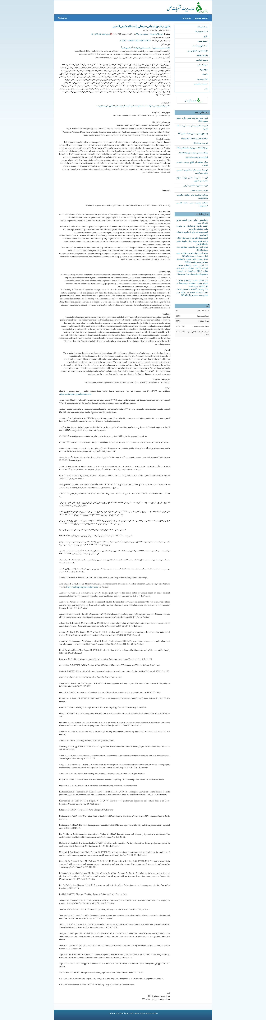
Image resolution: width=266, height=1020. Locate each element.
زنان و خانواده (202, 55)
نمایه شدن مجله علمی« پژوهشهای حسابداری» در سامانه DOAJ (192, 260)
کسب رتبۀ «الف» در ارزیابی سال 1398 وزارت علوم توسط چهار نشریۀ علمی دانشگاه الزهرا (192, 241)
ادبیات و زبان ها (201, 31)
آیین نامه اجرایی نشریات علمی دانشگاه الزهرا (192, 127)
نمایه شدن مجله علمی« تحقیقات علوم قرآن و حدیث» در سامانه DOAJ (192, 254)
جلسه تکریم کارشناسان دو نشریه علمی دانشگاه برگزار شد (192, 227)
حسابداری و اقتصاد (200, 46)
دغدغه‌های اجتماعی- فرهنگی (134, 106)
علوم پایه (204, 69)
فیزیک (205, 74)
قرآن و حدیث (202, 79)
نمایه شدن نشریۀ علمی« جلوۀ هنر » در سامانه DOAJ (192, 248)
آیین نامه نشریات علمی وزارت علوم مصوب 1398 (192, 119)
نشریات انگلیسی (201, 84)
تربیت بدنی (203, 41)
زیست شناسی (202, 60)
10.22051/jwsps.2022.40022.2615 (135, 40)
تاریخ (206, 36)
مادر (168, 106)
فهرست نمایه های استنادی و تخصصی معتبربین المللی (192, 171)
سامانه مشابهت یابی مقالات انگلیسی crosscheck (192, 196)
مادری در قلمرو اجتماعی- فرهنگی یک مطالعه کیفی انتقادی (141, 26)
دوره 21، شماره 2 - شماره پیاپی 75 (149, 34)
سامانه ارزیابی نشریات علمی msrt (194, 138)
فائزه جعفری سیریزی (161, 48)
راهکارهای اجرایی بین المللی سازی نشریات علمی (192, 221)
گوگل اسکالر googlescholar (197, 157)
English (63, 18)
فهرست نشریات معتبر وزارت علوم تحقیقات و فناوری (192, 179)
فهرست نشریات (201, 18)
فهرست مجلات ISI (201, 143)
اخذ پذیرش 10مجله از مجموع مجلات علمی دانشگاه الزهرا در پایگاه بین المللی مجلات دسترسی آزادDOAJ (192, 292)
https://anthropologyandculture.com (75, 394)
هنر (206, 88)
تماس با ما (187, 18)
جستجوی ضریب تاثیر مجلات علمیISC (193, 133)
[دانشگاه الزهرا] (192, 100)
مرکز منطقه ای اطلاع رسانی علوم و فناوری (192, 163)
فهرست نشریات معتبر (199, 190)
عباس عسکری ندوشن (142, 48)
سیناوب (112, 1013)
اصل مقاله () (100, 34)
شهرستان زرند (102, 106)
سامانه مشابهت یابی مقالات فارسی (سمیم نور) (192, 204)
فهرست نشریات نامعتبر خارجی (196, 185)
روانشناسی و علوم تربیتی (197, 50)
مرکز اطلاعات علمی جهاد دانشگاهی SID (192, 148)
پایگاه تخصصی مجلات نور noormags (193, 153)
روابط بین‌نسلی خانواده (156, 106)
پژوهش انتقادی (115, 106)
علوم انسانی (203, 65)
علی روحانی (126, 48)
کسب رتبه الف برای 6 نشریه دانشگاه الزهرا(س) (192, 233)
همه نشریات (202, 27)
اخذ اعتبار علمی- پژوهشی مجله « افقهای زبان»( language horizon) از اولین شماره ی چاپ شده (192, 283)
